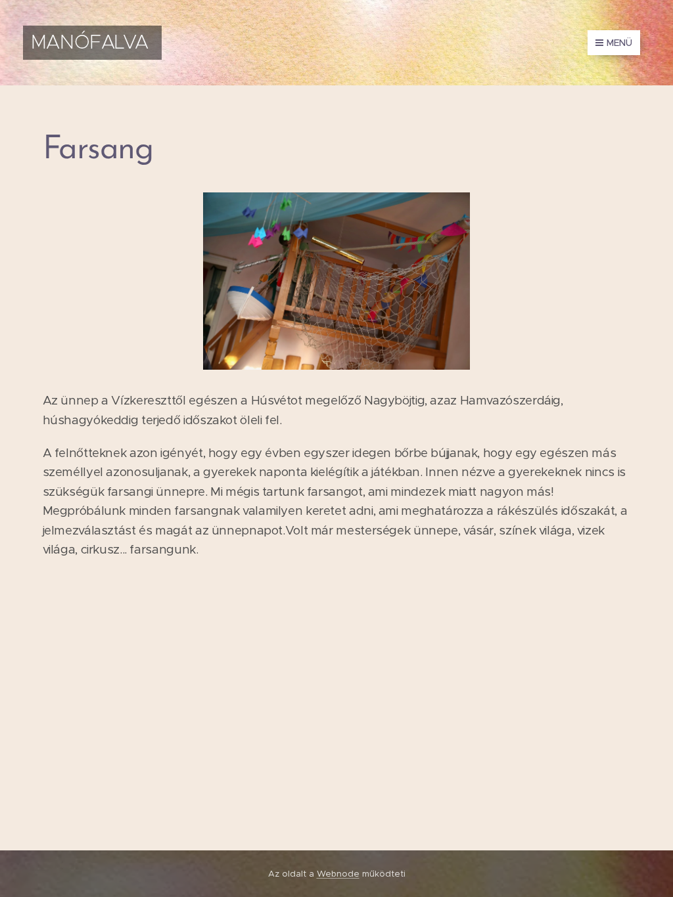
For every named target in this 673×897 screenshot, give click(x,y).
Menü (619, 43)
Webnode (338, 873)
